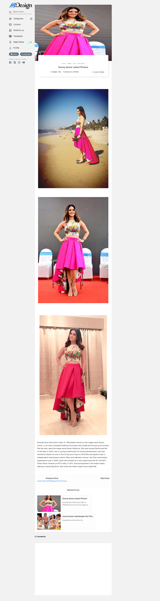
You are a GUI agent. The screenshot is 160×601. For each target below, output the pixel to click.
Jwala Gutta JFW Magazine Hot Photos (52, 481)
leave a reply (99, 72)
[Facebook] (11, 62)
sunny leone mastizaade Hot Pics (77, 516)
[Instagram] (19, 62)
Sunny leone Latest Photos (74, 498)
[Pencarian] (10, 12)
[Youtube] (23, 62)
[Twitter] (15, 62)
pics (59, 72)
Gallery (54, 72)
